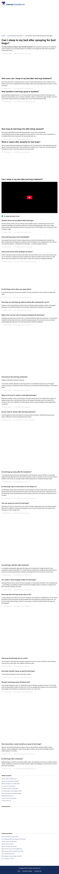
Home (3, 35)
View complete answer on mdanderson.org (23, 692)
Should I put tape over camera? (9, 846)
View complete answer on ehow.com (22, 390)
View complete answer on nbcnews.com (22, 297)
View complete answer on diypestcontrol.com (24, 753)
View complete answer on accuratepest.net (23, 139)
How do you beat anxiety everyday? (10, 781)
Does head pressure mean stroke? (10, 836)
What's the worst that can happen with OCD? (12, 851)
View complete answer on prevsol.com (22, 152)
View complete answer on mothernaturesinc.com (24, 768)
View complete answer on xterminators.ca (23, 589)
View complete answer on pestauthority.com (23, 88)
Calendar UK (37, 871)
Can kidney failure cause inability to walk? (12, 791)
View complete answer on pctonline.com (22, 575)
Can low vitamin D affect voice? (9, 778)
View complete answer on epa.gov (21, 513)
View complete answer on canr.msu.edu (22, 53)
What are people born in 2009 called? (11, 783)
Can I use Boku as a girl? (8, 858)
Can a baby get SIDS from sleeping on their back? (14, 839)
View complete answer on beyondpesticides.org (24, 101)
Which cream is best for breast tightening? (12, 848)
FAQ (19, 871)
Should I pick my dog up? (8, 844)
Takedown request (7, 53)
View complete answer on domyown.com (23, 677)
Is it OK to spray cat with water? (9, 841)
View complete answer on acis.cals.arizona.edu (24, 419)
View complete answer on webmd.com (22, 407)
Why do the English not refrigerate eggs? (11, 793)
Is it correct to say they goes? (9, 786)
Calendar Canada (27, 871)
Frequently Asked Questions (15, 35)
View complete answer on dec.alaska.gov (23, 246)
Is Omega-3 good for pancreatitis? (10, 788)
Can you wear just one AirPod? (9, 798)
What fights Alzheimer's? (7, 795)
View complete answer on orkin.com (22, 481)
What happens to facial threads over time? (12, 856)
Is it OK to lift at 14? (6, 800)
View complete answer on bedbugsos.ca (22, 606)
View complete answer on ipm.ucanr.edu (22, 310)
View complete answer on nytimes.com (22, 232)
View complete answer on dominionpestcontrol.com (25, 261)
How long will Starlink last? (8, 853)
